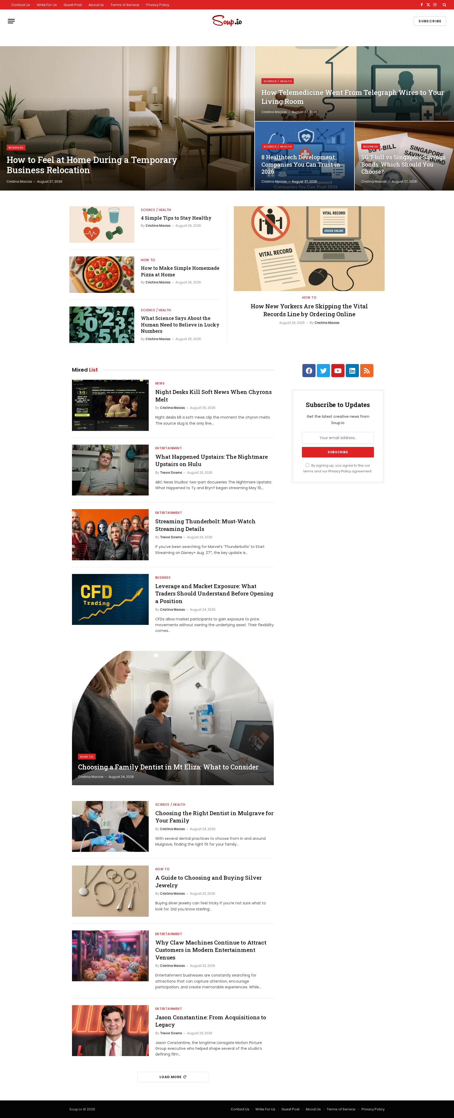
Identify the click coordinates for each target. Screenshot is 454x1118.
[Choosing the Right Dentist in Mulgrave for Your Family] (110, 826)
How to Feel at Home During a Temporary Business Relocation (92, 165)
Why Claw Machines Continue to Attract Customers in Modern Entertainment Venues (210, 950)
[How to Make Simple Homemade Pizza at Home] (101, 274)
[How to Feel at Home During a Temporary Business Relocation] (127, 118)
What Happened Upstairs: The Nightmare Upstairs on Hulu (211, 460)
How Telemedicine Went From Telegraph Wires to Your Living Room (352, 97)
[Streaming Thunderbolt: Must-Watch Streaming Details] (110, 534)
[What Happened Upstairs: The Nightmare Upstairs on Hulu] (110, 470)
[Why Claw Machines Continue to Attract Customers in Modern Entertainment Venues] (110, 956)
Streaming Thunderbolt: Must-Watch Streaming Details (205, 525)
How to (148, 260)
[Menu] (11, 21)
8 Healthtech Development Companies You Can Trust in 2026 (300, 164)
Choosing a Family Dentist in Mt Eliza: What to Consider (168, 767)
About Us (96, 4)
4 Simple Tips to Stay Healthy (176, 218)
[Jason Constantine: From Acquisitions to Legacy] (110, 1030)
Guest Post (73, 4)
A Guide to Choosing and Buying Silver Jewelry (208, 881)
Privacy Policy (157, 4)
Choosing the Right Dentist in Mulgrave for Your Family (214, 816)
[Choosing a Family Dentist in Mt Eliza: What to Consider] (173, 718)
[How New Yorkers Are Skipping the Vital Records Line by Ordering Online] (309, 248)
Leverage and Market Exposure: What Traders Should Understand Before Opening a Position (214, 593)
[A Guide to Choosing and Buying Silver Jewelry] (110, 891)
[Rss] (366, 370)
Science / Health (278, 81)
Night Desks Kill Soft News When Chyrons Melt (213, 395)
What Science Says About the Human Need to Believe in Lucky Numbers (180, 324)
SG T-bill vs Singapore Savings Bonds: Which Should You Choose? (403, 164)
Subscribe (430, 21)
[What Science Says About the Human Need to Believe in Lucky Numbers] (101, 325)
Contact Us (20, 4)
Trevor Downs (171, 472)
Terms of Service (125, 4)
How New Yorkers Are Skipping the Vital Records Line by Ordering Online (309, 310)
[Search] (444, 4)
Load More (170, 1076)
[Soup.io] (227, 21)
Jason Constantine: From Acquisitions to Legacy (210, 1021)
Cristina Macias (19, 181)
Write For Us (47, 4)
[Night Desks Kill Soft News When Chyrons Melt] (110, 405)
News (159, 383)
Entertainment (168, 448)
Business (16, 147)
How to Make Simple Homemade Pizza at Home (180, 271)
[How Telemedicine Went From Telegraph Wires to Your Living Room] (354, 83)
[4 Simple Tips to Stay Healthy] (101, 224)
